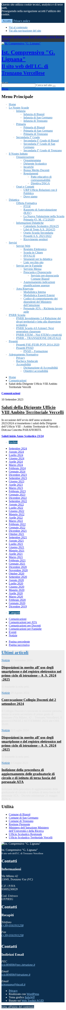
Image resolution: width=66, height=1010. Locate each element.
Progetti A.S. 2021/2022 (37, 236)
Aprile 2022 (16, 517)
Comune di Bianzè (19, 814)
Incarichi (28, 166)
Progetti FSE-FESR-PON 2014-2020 (37, 344)
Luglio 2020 (16, 583)
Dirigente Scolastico (35, 163)
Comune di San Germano (23, 817)
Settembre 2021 (18, 537)
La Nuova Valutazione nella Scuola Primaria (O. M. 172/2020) (43, 218)
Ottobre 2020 (16, 573)
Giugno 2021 (16, 547)
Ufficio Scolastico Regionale (25, 834)
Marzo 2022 (16, 520)
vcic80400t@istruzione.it (15, 974)
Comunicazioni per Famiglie (25, 628)
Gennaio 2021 (17, 563)
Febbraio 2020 (17, 599)
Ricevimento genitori (35, 239)
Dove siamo (30, 196)
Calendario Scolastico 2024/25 (41, 226)
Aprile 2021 (16, 553)
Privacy (20, 357)
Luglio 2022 (16, 507)
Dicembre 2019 (18, 606)
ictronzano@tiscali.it (13, 984)
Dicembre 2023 (18, 474)
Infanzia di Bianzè (34, 114)
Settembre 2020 (18, 576)
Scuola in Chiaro (33, 252)
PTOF (27, 206)
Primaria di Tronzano (35, 134)
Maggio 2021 (16, 550)
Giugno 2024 (16, 458)
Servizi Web (23, 245)
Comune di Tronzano (21, 821)
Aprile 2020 (16, 593)
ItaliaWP (30, 997)
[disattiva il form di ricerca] (6, 82)
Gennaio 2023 (17, 494)
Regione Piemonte (19, 824)
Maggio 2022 (16, 514)
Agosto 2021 (16, 540)
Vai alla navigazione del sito (25, 30)
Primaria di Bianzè (34, 127)
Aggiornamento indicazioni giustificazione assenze (39, 284)
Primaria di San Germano (38, 130)
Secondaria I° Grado (28, 137)
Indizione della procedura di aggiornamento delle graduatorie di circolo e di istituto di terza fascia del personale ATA (28, 776)
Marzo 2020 (16, 596)
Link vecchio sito (33, 262)
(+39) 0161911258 (12, 925)
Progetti (13, 341)
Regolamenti (30, 173)
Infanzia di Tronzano (35, 120)
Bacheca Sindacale (27, 361)
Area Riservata (24, 288)
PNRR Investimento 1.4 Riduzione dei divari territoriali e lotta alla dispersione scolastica (38, 321)
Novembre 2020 (18, 570)
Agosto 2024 (16, 451)
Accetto (7, 21)
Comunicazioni (17, 380)
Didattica (14, 199)
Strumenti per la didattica (37, 259)
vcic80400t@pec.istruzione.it (18, 964)
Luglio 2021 (16, 544)
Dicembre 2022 (18, 497)
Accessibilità (23, 364)
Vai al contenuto (18, 27)
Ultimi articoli (14, 652)
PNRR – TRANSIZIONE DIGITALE (38, 338)
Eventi (12, 632)
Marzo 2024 (16, 465)
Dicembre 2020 (18, 567)
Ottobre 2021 (16, 534)
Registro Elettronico (35, 249)
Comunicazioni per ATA (23, 622)
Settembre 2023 (18, 478)
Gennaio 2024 (17, 471)
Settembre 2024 (18, 448)
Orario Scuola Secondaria (38, 232)
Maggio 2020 (16, 590)
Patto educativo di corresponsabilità (41, 178)
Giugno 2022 (16, 511)
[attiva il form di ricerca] (2, 82)
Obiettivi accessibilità (35, 371)
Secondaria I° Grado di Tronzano (42, 150)
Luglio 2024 (16, 455)
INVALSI (29, 255)
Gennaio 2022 (17, 527)
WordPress (33, 994)
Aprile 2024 (16, 461)
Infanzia (20, 110)
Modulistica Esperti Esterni (39, 295)
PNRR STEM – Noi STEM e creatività (39, 334)
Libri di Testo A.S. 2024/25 (39, 229)
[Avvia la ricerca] (54, 86)
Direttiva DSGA (40, 183)
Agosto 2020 (16, 580)
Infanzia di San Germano (37, 117)
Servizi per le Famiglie (29, 265)
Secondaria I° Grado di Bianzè (41, 140)
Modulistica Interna (34, 292)
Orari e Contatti (25, 186)
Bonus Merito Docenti (36, 170)
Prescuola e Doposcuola (37, 272)
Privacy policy (21, 20)
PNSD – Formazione (35, 351)
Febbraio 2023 (17, 491)
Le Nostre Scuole (19, 107)
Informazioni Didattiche (30, 222)
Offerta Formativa (26, 203)
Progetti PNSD (25, 347)
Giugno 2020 (16, 586)
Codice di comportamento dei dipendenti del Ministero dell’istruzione (40, 302)
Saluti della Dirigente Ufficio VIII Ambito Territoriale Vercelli (32, 410)
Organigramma (32, 160)
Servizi (13, 242)
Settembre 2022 (18, 501)
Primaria (21, 124)
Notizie (13, 635)
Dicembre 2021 (18, 530)
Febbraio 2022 (17, 524)
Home (12, 104)
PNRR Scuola (17, 315)
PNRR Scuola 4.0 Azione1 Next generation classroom (35, 330)
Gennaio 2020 (17, 603)
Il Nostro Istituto (18, 153)
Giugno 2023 (16, 481)
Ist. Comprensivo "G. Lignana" (28, 62)
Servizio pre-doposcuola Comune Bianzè (45, 277)
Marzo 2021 (16, 557)
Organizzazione (25, 157)
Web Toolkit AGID (32, 1000)
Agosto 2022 (16, 504)
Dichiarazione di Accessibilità (40, 367)
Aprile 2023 (16, 484)
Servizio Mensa (32, 268)
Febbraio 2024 (17, 468)
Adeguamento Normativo (23, 354)
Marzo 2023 (16, 488)
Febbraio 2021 (17, 560)
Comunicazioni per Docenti (25, 625)
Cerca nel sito (44, 85)
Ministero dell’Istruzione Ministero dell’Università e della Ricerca (29, 829)
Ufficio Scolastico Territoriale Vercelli (30, 837)
